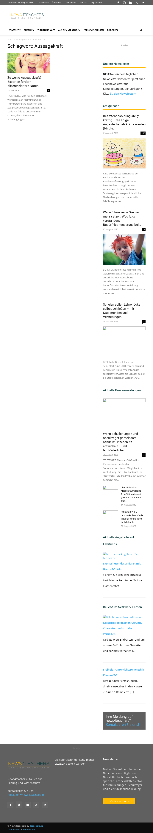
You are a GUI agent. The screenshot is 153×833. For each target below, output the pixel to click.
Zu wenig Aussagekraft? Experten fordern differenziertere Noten (24, 82)
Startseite (44, 2)
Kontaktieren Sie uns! (122, 724)
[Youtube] (143, 2)
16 (144, 229)
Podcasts (112, 30)
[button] (141, 30)
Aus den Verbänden (69, 30)
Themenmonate (46, 30)
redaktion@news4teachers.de (26, 794)
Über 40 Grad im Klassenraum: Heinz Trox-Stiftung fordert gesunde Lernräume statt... (131, 494)
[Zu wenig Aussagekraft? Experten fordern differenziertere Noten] (28, 63)
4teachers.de (36, 825)
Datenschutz (14, 829)
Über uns (56, 2)
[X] (136, 2)
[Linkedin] (130, 2)
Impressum (96, 2)
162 (143, 133)
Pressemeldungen (94, 30)
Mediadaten (70, 2)
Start (10, 39)
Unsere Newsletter (116, 64)
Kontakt (83, 2)
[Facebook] (118, 2)
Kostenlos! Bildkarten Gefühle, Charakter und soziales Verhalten (122, 628)
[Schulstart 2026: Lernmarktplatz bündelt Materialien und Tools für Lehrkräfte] (110, 515)
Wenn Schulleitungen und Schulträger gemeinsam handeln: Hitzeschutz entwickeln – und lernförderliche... (120, 442)
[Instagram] (124, 2)
